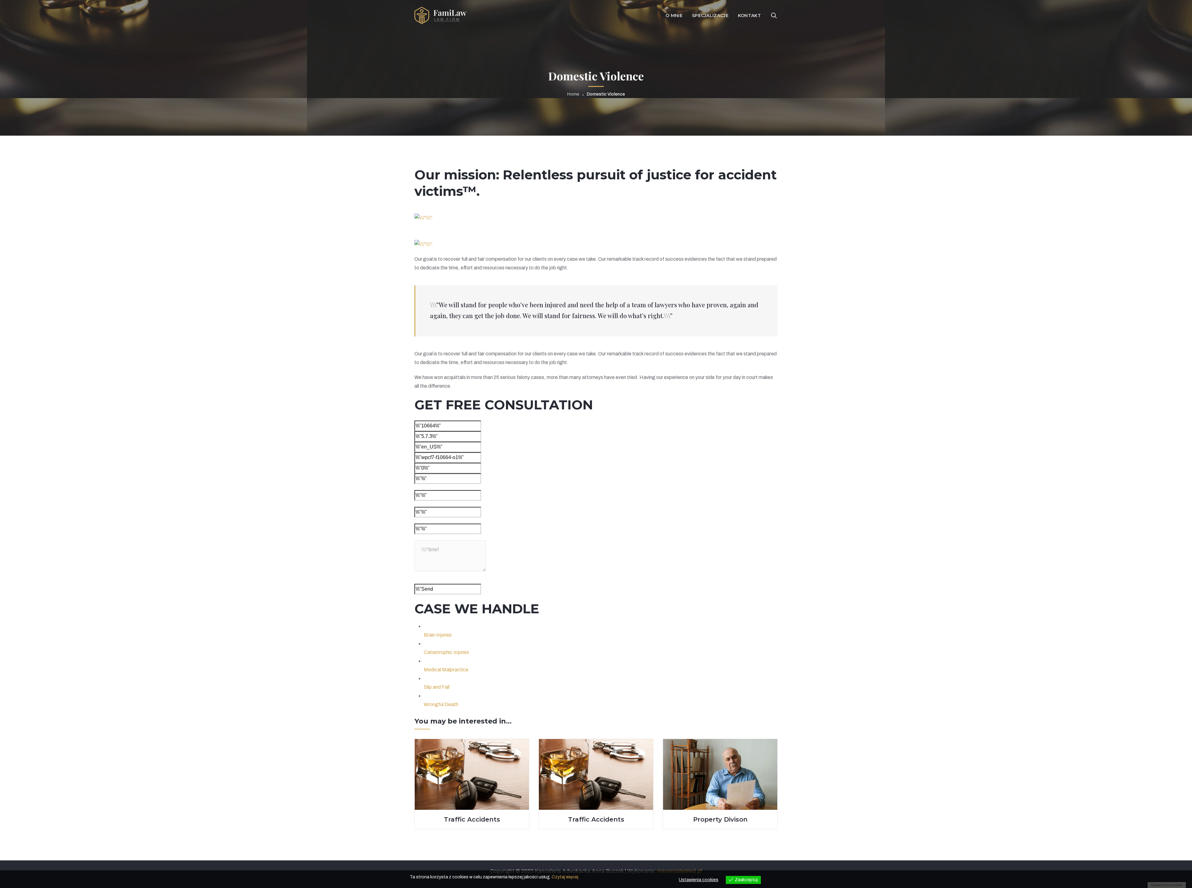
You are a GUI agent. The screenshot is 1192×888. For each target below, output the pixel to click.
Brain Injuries (438, 635)
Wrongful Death (441, 704)
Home (573, 94)
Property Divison (720, 819)
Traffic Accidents (472, 819)
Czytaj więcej (565, 877)
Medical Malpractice (446, 669)
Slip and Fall (436, 687)
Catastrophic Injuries (446, 652)
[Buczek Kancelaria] (440, 15)
